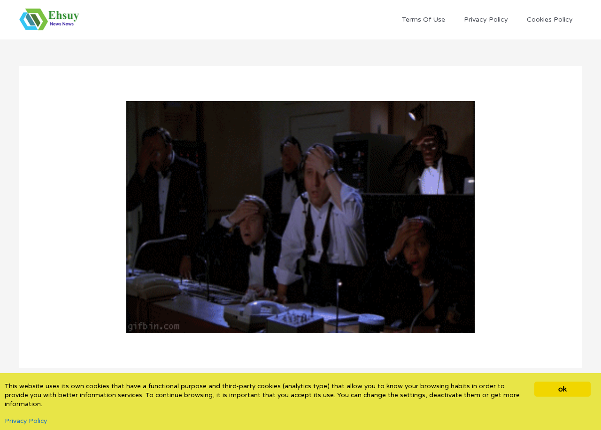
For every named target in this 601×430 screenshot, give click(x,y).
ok (562, 389)
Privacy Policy (26, 421)
